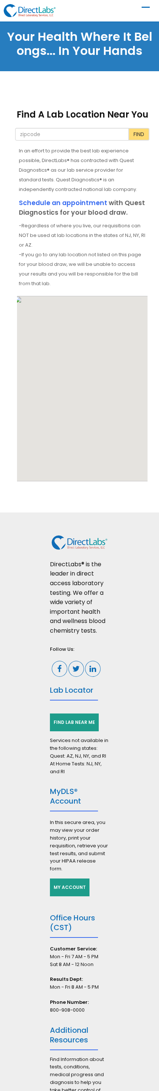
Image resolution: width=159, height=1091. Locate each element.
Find (138, 134)
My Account (70, 887)
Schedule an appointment (63, 202)
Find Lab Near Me (74, 722)
